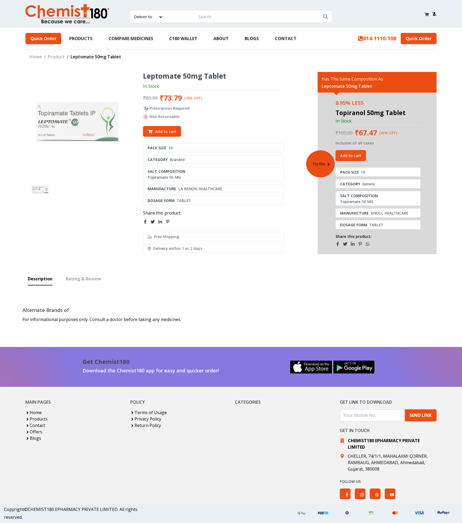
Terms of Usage (150, 412)
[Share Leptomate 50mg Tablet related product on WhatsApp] (369, 244)
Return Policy (147, 425)
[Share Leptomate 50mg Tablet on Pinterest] (169, 222)
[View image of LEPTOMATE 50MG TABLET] (40, 189)
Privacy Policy (147, 419)
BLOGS (252, 38)
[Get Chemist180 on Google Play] (354, 367)
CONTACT (286, 38)
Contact (37, 425)
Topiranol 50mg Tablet (371, 112)
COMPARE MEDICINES (131, 38)
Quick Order (43, 38)
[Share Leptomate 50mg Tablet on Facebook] (147, 222)
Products (39, 419)
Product (56, 57)
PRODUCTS (81, 38)
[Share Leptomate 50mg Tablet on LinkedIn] (161, 222)
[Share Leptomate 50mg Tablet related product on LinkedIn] (354, 244)
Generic (368, 183)
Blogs (35, 438)
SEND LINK (421, 415)
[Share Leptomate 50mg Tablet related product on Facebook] (339, 244)
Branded (177, 159)
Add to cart (165, 131)
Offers (36, 432)
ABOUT (221, 38)
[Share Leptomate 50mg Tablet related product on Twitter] (347, 244)
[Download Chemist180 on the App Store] (311, 367)
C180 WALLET (183, 38)
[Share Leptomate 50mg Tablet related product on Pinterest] (361, 244)
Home (36, 57)
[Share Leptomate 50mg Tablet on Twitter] (154, 222)
